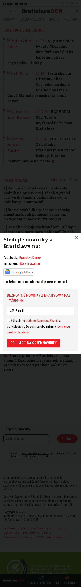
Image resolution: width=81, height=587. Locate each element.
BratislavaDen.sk (30, 258)
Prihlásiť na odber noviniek (34, 343)
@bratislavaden (29, 263)
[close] (76, 237)
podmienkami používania (42, 321)
